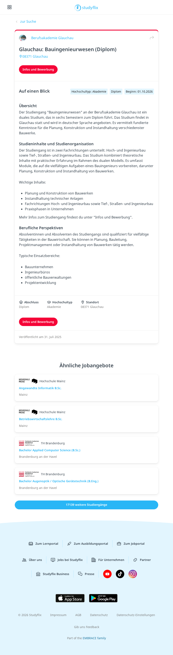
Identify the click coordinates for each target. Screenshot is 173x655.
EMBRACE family (94, 638)
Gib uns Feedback (86, 627)
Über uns (35, 560)
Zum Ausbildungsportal (91, 544)
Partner (145, 560)
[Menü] (9, 7)
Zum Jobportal (134, 544)
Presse (89, 574)
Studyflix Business (56, 574)
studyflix (90, 7)
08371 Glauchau (35, 56)
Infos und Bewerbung (38, 69)
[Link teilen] (151, 38)
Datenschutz (99, 615)
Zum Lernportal (46, 544)
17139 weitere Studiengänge (86, 505)
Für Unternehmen (111, 560)
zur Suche (28, 21)
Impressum (58, 615)
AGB (78, 615)
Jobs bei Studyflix (70, 560)
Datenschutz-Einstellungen (136, 615)
